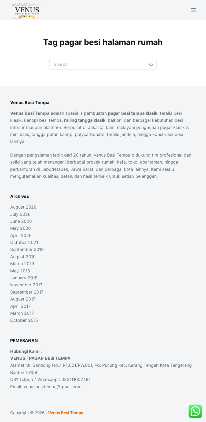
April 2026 (21, 235)
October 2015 (24, 320)
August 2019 (23, 256)
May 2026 (20, 228)
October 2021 (24, 242)
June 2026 (21, 221)
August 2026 (23, 207)
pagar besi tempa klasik (132, 113)
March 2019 (22, 263)
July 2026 (20, 214)
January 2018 (24, 277)
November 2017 (26, 284)
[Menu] (193, 10)
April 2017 (20, 306)
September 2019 (27, 249)
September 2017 (26, 292)
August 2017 (22, 299)
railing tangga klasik (84, 120)
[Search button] (151, 64)
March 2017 (22, 313)
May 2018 (20, 270)
